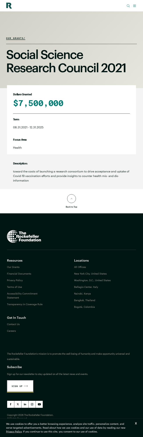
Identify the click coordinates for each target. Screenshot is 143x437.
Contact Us (13, 324)
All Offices (80, 266)
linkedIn (24, 404)
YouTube (39, 404)
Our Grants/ (15, 38)
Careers (11, 330)
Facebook (10, 404)
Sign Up (17, 386)
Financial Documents (19, 273)
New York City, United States (90, 273)
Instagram (32, 404)
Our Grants (13, 266)
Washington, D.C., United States (92, 280)
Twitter (17, 404)
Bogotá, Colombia (84, 306)
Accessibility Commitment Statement (22, 295)
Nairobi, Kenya (82, 293)
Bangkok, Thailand (84, 300)
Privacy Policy (14, 431)
